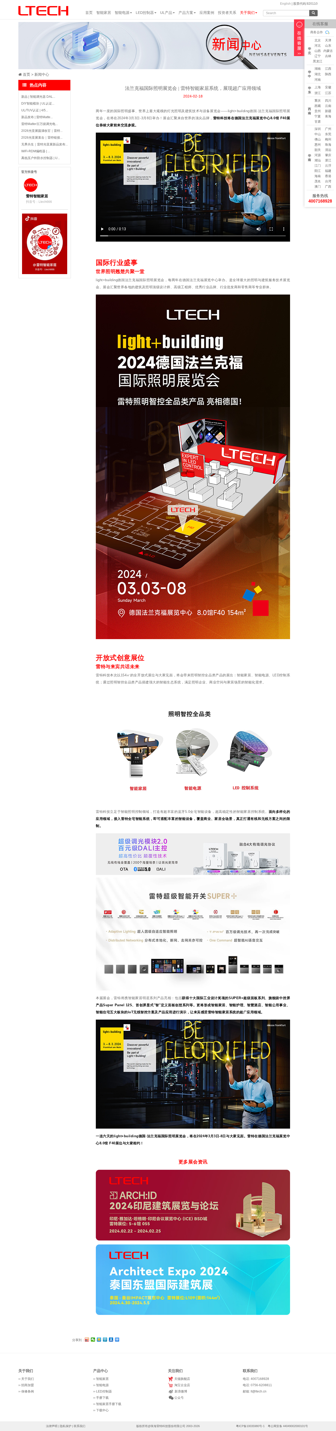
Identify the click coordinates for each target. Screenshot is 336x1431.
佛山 (317, 139)
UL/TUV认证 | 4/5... (34, 110)
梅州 (328, 139)
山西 (317, 51)
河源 (317, 155)
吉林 (328, 56)
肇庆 (328, 155)
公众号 (179, 1398)
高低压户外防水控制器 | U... (40, 158)
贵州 (317, 111)
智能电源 (122, 12)
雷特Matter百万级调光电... (39, 124)
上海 (317, 87)
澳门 (317, 186)
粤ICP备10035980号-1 (250, 1426)
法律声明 (51, 1426)
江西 (328, 68)
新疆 (328, 111)
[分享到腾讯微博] (105, 1339)
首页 (89, 12)
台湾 (328, 181)
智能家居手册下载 (108, 1404)
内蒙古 (328, 51)
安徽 (328, 87)
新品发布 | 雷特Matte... (37, 117)
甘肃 (317, 121)
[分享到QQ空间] (99, 1339)
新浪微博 (180, 1391)
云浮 (328, 165)
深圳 (317, 129)
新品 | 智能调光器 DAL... (38, 97)
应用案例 (207, 12)
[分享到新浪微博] (87, 1339)
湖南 (317, 68)
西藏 (317, 106)
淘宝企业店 (181, 1385)
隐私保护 (65, 1426)
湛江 (328, 160)
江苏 (328, 93)
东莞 (328, 134)
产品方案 (185, 12)
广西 (328, 186)
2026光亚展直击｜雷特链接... (41, 137)
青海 (328, 116)
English (285, 4)
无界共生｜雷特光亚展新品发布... (44, 144)
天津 (328, 40)
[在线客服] (299, 37)
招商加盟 (27, 1385)
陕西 (328, 74)
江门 (317, 165)
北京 (317, 40)
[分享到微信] (93, 1339)
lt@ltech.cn (258, 1391)
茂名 (317, 181)
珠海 (328, 144)
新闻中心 (41, 74)
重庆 (317, 100)
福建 (328, 171)
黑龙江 (317, 61)
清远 (328, 150)
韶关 (317, 150)
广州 (328, 129)
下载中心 (102, 1410)
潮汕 (317, 160)
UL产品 (166, 12)
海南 (317, 176)
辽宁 (317, 56)
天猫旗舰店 (181, 1379)
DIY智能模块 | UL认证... (37, 103)
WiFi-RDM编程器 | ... (35, 151)
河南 (317, 79)
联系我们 (79, 1426)
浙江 (317, 93)
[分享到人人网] (111, 1339)
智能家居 (103, 12)
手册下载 (102, 1398)
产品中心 (100, 1371)
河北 (317, 45)
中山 (317, 134)
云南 (328, 106)
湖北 (317, 74)
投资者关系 (227, 12)
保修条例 (27, 1391)
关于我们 (247, 12)
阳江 (317, 171)
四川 (328, 100)
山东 (328, 45)
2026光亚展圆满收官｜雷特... (41, 131)
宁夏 (317, 116)
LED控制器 (145, 12)
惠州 (317, 144)
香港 (328, 176)
